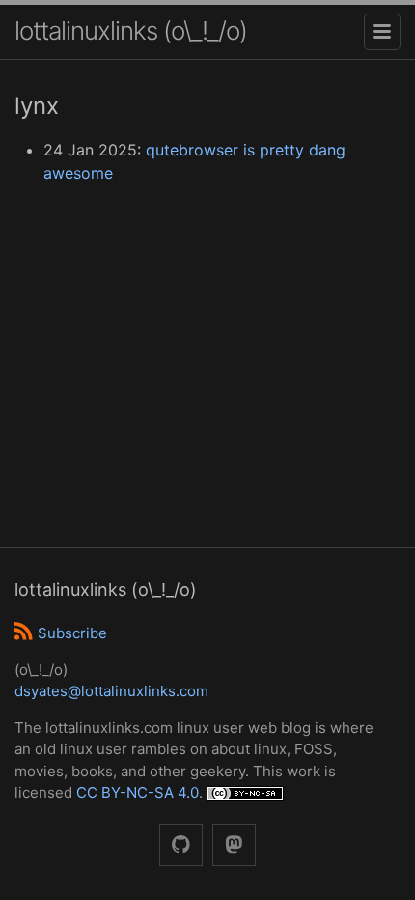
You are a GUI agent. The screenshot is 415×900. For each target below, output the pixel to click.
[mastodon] (234, 845)
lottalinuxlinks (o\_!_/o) (130, 30)
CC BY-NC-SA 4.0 (137, 792)
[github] (181, 845)
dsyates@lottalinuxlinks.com (111, 691)
